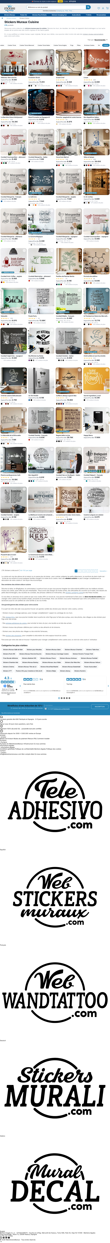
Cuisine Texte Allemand (27, 45)
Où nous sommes (40, 744)
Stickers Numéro (80, 671)
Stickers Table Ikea (92, 649)
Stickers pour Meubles (34, 649)
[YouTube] (9, 1238)
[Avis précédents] (20, 685)
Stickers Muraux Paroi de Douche (30, 654)
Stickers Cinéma (8, 667)
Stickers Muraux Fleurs (48, 658)
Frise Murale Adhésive (10, 658)
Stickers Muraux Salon (53, 649)
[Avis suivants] (108, 685)
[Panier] (107, 8)
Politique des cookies (53, 749)
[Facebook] (4, 1238)
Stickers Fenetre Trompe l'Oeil (83, 654)
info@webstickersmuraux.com (10, 754)
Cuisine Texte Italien (44, 45)
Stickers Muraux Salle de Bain (13, 649)
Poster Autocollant (90, 667)
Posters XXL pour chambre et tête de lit (29, 671)
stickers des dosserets (13, 635)
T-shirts (88, 15)
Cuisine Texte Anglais (60, 45)
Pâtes (78, 45)
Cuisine (106, 45)
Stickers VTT (7, 671)
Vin (99, 45)
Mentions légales (40, 749)
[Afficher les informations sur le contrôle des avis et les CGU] (16, 689)
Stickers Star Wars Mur (72, 662)
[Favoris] (99, 8)
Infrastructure (28, 744)
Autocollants (76, 15)
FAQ (35, 738)
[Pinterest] (6, 1238)
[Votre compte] (103, 8)
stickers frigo (10, 617)
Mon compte (26, 754)
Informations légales (8, 747)
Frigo (71, 45)
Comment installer (43, 738)
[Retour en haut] (1, 1242)
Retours (30, 738)
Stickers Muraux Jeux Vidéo (51, 662)
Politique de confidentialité (62, 709)
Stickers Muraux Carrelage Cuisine (57, 654)
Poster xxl (23, 15)
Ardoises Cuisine (89, 45)
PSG (66, 11)
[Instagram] (1, 1238)
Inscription (100, 706)
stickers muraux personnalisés (93, 34)
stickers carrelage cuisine (74, 592)
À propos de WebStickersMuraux (11, 744)
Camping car (60, 11)
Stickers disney (65, 671)
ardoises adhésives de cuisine (16, 623)
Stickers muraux (9, 15)
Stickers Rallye (51, 671)
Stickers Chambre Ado (10, 662)
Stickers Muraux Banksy (30, 662)
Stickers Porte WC (9, 654)
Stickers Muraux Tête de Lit (27, 667)
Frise (70, 11)
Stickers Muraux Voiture (92, 662)
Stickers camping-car (59, 15)
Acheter (3, 737)
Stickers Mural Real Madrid (49, 667)
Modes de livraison (6, 738)
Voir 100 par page (26, 570)
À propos (4, 742)
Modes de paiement (21, 738)
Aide (32, 754)
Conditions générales (7, 749)
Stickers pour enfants (39, 15)
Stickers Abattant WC (29, 658)
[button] (1, 83)
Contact (3, 752)
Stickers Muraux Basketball (71, 667)
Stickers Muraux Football (89, 658)
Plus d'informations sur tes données (11, 713)
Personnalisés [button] (101, 15)
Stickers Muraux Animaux (68, 658)
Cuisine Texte (12, 45)
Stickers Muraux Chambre (73, 649)
